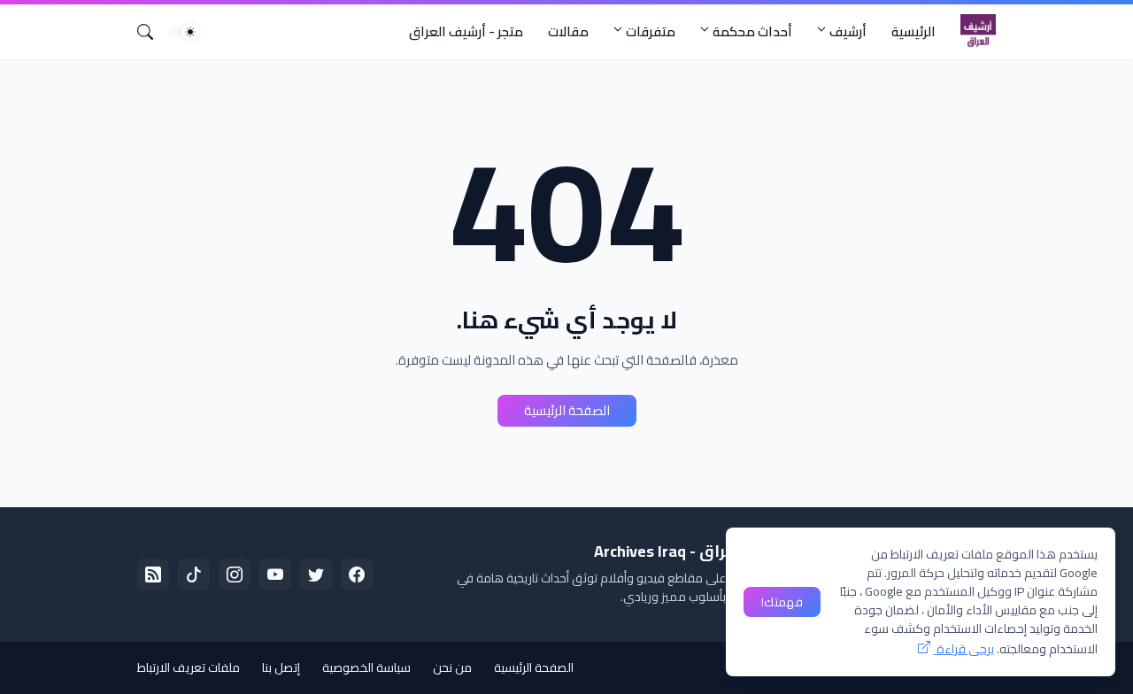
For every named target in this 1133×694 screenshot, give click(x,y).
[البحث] (152, 32)
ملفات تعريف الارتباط (188, 667)
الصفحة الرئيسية (567, 410)
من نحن (452, 667)
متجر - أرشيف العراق (466, 31)
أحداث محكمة (752, 31)
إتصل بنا (281, 667)
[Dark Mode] (184, 32)
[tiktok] (194, 574)
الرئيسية (913, 31)
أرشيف (848, 31)
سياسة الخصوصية (366, 667)
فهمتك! (782, 601)
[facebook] (357, 574)
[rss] (153, 574)
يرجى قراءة (964, 648)
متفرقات (650, 31)
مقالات (568, 31)
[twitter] (316, 574)
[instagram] (234, 574)
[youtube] (275, 574)
